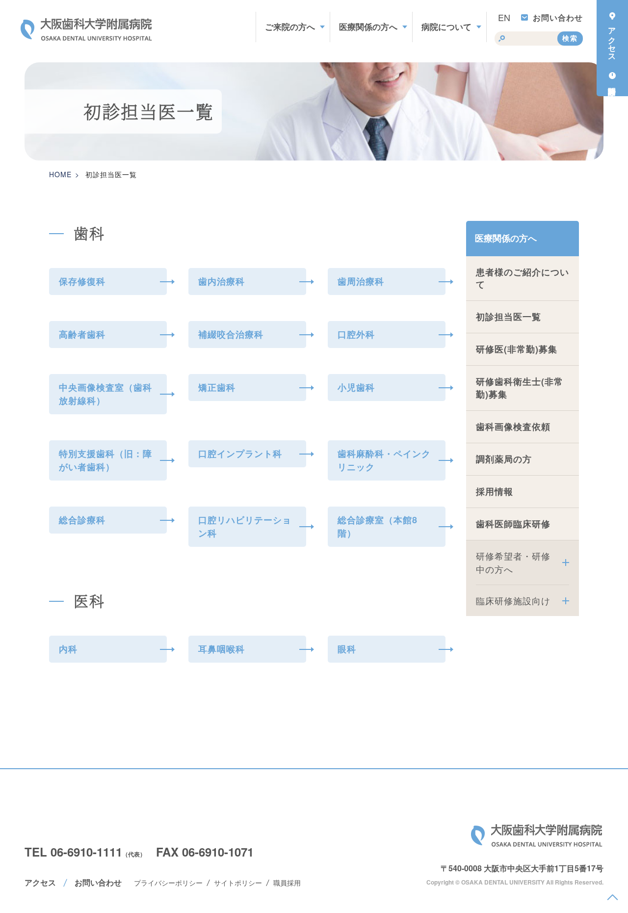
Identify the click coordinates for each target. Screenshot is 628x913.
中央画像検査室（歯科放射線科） (105, 394)
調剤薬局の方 (504, 459)
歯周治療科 (361, 281)
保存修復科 (82, 281)
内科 (68, 649)
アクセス (40, 882)
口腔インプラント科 (240, 453)
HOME (60, 174)
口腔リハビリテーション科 (244, 526)
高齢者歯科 (82, 334)
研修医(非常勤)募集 (516, 349)
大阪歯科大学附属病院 (537, 835)
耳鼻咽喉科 (221, 649)
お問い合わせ (558, 17)
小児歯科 (356, 387)
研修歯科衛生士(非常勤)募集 (519, 387)
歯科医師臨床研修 (513, 523)
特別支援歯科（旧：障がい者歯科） (105, 460)
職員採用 (287, 882)
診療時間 (612, 80)
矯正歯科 (217, 387)
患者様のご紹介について (522, 278)
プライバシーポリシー (168, 882)
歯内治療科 (221, 281)
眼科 (347, 649)
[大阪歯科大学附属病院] (87, 29)
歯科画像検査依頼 (513, 426)
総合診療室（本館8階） (378, 526)
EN (504, 17)
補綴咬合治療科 (230, 334)
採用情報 (494, 491)
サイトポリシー (238, 882)
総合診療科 (82, 519)
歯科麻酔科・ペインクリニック (384, 460)
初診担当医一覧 (508, 316)
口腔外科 (356, 334)
